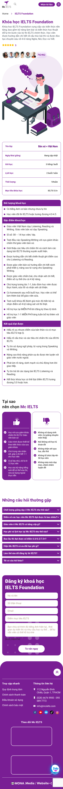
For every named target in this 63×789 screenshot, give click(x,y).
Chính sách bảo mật (12, 705)
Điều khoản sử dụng (12, 700)
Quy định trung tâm (12, 689)
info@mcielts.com (46, 706)
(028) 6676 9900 (45, 697)
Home (5, 13)
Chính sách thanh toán (14, 694)
